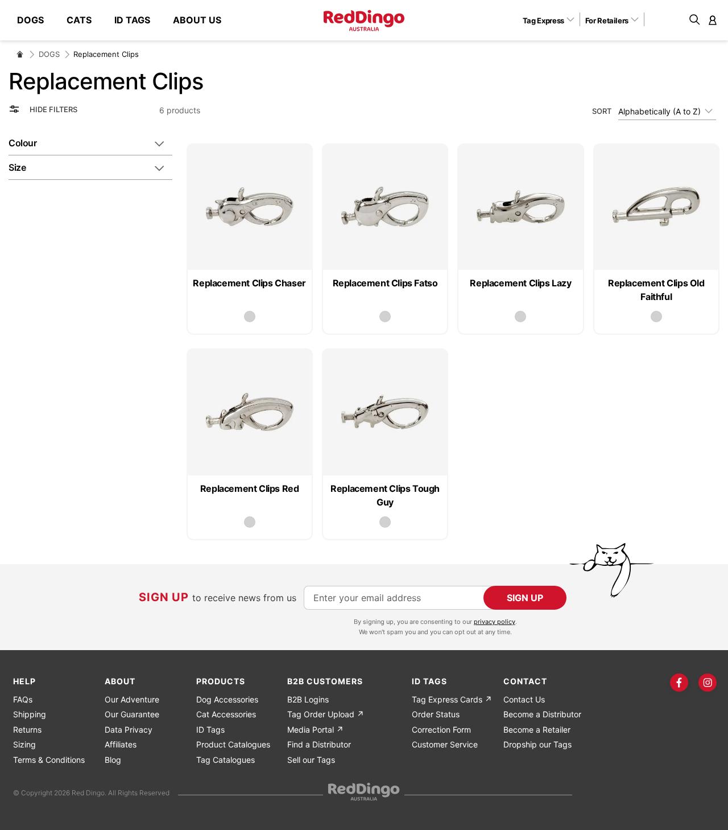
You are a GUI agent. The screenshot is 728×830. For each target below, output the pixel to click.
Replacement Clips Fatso (385, 283)
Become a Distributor (542, 714)
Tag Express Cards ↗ (452, 699)
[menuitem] (36, 20)
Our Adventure (132, 699)
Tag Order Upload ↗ (325, 714)
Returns (27, 729)
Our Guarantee (132, 714)
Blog (113, 760)
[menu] (125, 20)
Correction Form (441, 729)
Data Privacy (128, 729)
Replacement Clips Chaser (249, 283)
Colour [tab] (22, 143)
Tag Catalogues (225, 760)
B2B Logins (308, 699)
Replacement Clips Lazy (520, 283)
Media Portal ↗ (315, 729)
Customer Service (445, 744)
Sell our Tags (311, 760)
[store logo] (364, 20)
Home (20, 54)
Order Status (436, 714)
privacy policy (494, 622)
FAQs (22, 699)
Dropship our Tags (537, 744)
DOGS (49, 54)
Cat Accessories (226, 714)
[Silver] (249, 316)
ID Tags (210, 729)
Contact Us (524, 699)
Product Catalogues (233, 744)
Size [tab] (17, 167)
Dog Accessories (227, 699)
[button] (552, 20)
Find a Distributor (319, 744)
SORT (601, 111)
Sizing (24, 744)
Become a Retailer (536, 729)
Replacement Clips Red (249, 488)
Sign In (712, 20)
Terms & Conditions (49, 760)
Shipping (29, 714)
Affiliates (120, 744)
